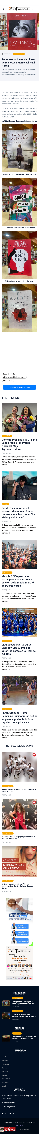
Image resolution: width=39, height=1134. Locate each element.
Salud (4, 1086)
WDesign (19, 1125)
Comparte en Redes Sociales (19, 387)
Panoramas (6, 1079)
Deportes (5, 1071)
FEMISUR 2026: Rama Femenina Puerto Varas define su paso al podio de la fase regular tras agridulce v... (19, 717)
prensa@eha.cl (9, 1102)
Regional (5, 1060)
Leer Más (5, 465)
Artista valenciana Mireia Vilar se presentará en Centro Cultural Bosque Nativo (17, 886)
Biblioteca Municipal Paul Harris (14, 377)
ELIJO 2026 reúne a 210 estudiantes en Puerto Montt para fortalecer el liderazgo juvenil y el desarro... (24, 1017)
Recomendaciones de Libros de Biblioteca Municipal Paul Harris (18, 62)
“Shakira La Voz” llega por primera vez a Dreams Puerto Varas (18, 838)
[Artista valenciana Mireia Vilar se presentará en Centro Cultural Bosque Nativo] (19, 861)
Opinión (4, 1068)
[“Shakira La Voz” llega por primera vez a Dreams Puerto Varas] (19, 814)
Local (5, 374)
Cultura (13, 374)
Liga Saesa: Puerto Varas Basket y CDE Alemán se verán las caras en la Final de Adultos (19, 649)
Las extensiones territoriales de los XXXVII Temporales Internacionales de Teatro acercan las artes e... (24, 1040)
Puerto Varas (7, 380)
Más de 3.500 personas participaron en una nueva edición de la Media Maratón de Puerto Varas (18, 581)
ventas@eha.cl (9, 1107)
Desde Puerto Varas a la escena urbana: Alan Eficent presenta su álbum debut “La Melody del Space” (18, 513)
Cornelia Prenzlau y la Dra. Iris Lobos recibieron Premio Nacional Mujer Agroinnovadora (19, 444)
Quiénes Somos (23, 1129)
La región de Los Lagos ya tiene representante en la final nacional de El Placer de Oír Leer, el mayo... (24, 1005)
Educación (5, 1064)
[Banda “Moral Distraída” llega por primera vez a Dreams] (19, 767)
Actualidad (5, 1082)
